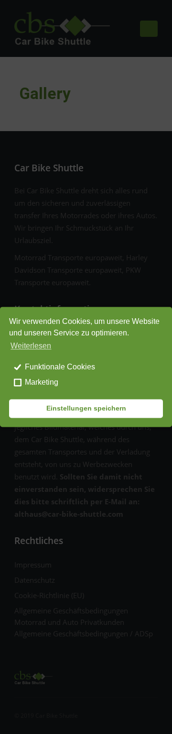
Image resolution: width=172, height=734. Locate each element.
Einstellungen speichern (86, 408)
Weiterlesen (31, 346)
